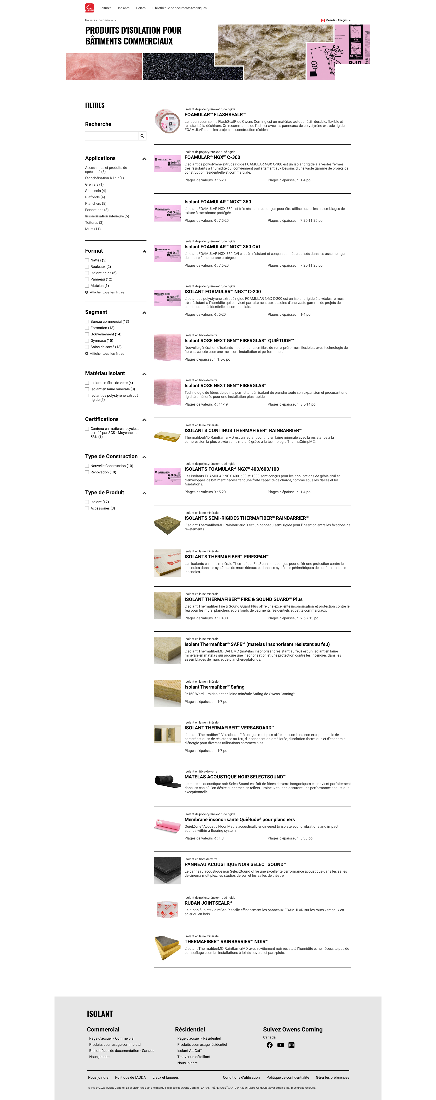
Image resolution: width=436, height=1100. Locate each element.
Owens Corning (89, 7)
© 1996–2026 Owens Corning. (106, 1087)
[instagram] (291, 1045)
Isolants (90, 20)
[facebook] (269, 1045)
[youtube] (280, 1045)
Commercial (106, 20)
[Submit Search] (142, 135)
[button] (115, 124)
